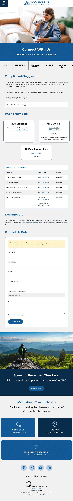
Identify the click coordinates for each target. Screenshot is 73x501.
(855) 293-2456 (43, 199)
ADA (28, 476)
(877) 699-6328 (54, 128)
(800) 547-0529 (43, 192)
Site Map (39, 488)
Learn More (37, 388)
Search (34, 488)
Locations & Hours (22, 130)
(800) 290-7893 (43, 182)
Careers (49, 65)
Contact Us (16, 322)
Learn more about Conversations (32, 223)
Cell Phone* (12, 272)
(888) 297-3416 (43, 177)
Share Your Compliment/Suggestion (18, 105)
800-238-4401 (36, 153)
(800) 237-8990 (43, 206)
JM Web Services (43, 495)
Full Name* (11, 252)
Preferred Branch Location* (16, 292)
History (6, 65)
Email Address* (13, 282)
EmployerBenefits (35, 66)
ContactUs (62, 66)
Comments (11, 302)
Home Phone (12, 262)
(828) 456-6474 (54, 130)
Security (44, 476)
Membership (20, 65)
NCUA (35, 476)
